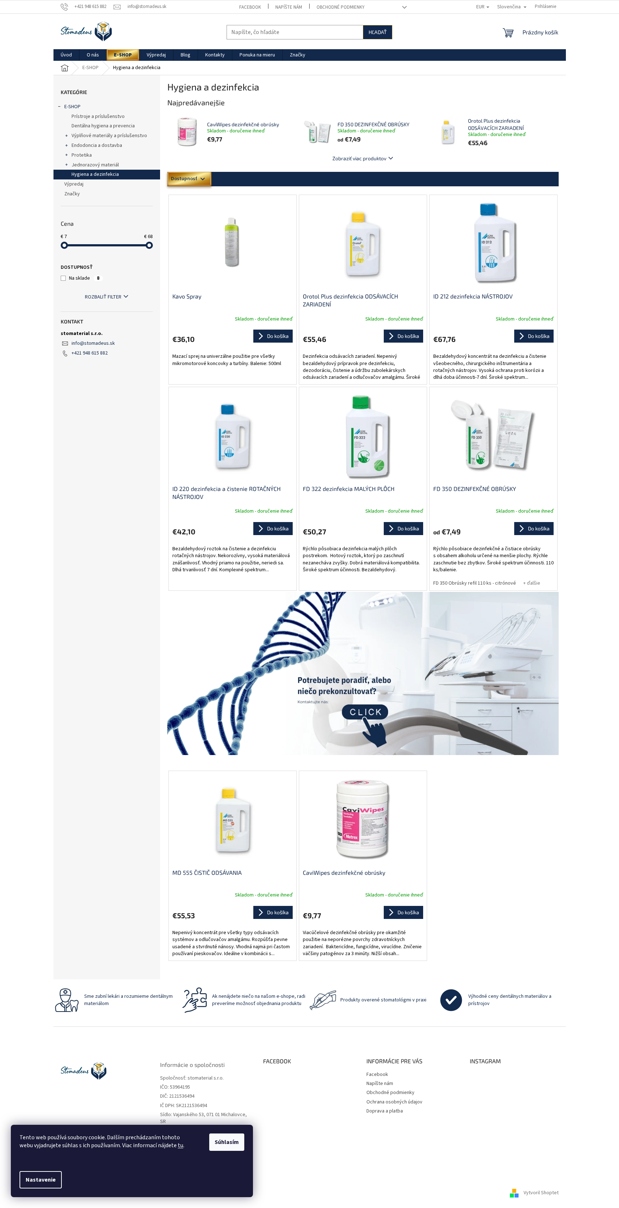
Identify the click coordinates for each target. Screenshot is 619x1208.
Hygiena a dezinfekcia (95, 174)
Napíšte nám (288, 7)
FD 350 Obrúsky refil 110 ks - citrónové (474, 583)
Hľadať (378, 32)
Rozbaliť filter (103, 297)
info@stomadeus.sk (93, 343)
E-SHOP (72, 106)
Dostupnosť (184, 178)
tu (180, 1145)
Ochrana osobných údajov (394, 1102)
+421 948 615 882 (90, 353)
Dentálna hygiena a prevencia (103, 126)
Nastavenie (41, 1180)
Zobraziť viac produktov (359, 158)
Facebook (250, 7)
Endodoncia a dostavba (97, 145)
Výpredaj (73, 184)
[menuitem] (66, 55)
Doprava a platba (384, 1111)
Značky (72, 194)
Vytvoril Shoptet (541, 1193)
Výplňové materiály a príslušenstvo (109, 135)
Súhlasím (227, 1142)
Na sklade (84, 278)
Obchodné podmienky (341, 7)
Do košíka (539, 528)
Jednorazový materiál (95, 165)
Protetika (82, 155)
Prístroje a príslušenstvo (98, 116)
